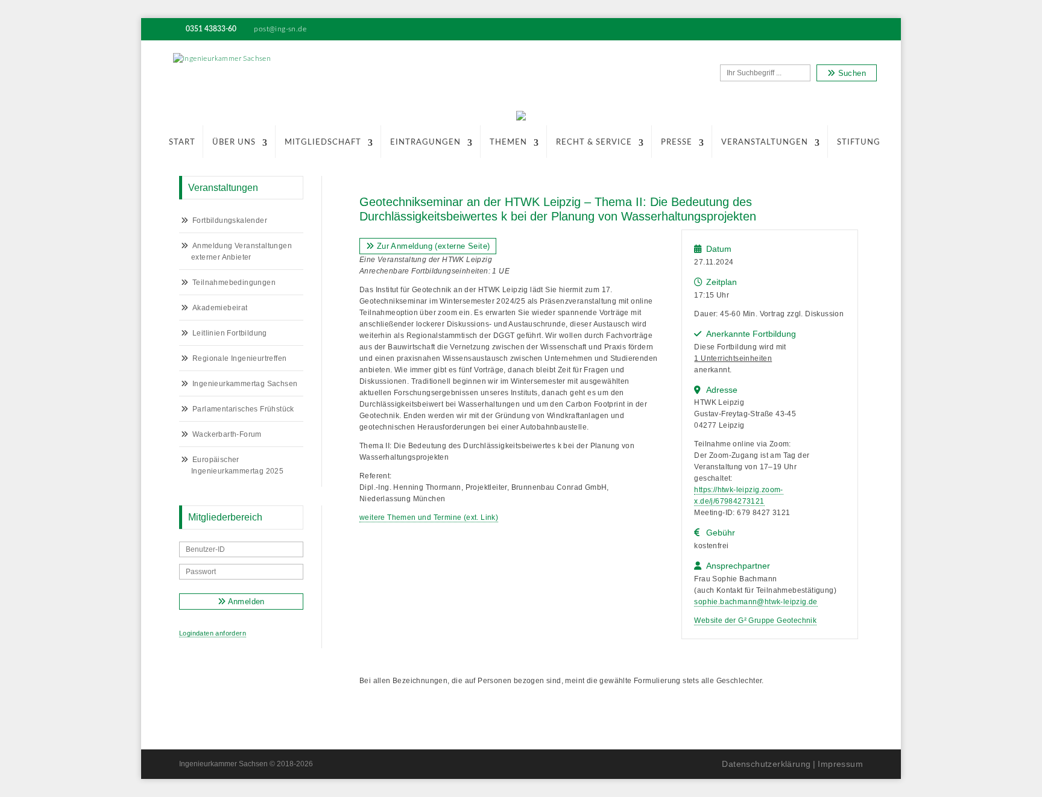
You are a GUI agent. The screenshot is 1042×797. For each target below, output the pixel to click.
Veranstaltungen (764, 142)
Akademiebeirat (220, 308)
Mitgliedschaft (323, 142)
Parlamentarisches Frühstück (243, 409)
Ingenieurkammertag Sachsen (244, 384)
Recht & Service (594, 142)
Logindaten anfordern (212, 633)
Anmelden (245, 601)
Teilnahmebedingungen (234, 282)
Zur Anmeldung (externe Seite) (432, 246)
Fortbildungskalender (229, 220)
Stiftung (858, 142)
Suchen (850, 73)
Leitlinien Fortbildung (229, 333)
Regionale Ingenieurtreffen (239, 358)
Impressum (840, 764)
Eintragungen (425, 142)
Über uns (234, 142)
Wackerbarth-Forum (227, 434)
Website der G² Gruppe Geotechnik (755, 620)
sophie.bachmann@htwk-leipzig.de (755, 602)
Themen (508, 142)
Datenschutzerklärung (766, 764)
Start (182, 142)
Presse (676, 142)
